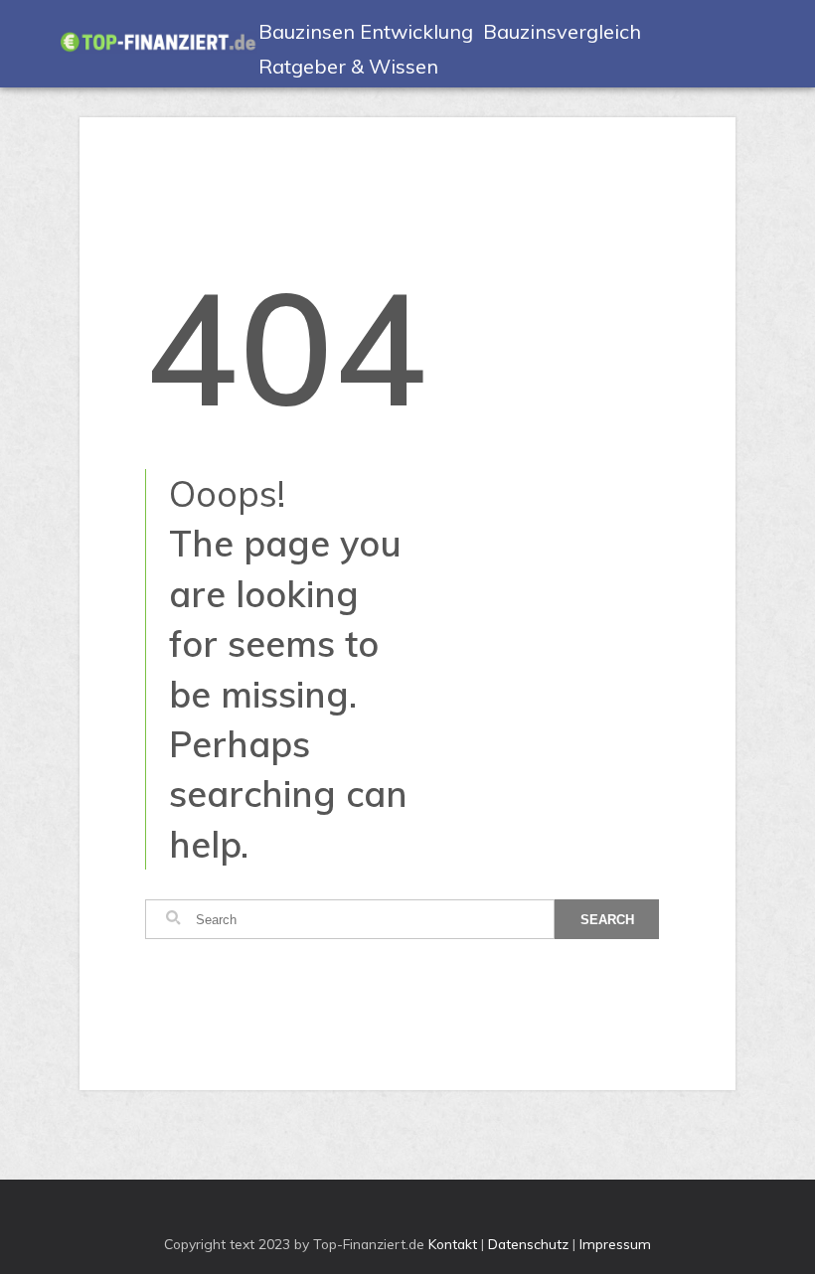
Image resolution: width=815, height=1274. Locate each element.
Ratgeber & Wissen (348, 66)
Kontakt (452, 1243)
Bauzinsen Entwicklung (365, 31)
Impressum (615, 1243)
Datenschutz (528, 1243)
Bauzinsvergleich (562, 31)
